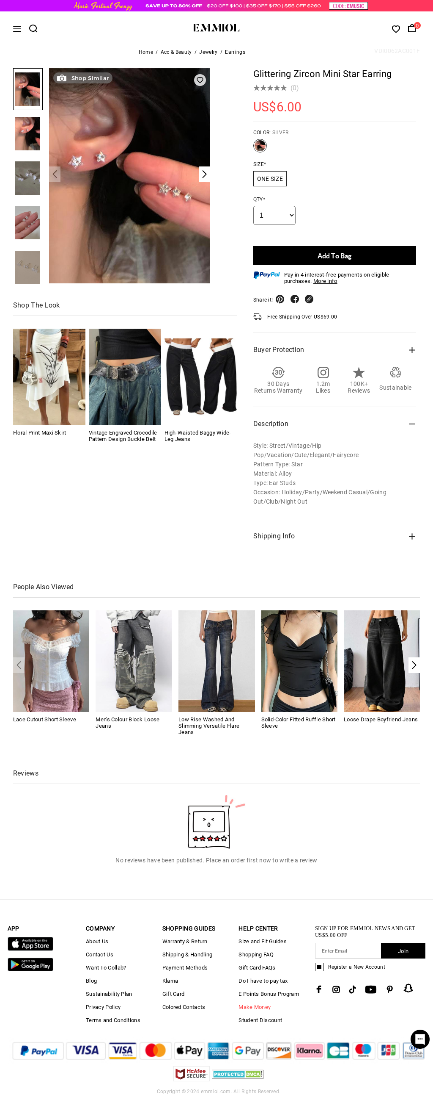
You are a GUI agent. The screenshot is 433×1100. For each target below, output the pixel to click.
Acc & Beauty (176, 52)
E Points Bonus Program (268, 994)
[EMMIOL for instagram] (336, 989)
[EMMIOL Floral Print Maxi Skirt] (49, 377)
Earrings (235, 52)
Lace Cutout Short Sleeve (44, 719)
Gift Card (173, 994)
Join (403, 951)
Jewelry (208, 52)
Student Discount (260, 1020)
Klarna (170, 981)
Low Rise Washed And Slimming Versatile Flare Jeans (208, 725)
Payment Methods (185, 967)
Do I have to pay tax (263, 981)
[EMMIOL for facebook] (319, 989)
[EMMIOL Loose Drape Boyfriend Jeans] (382, 661)
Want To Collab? (106, 967)
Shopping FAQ (256, 954)
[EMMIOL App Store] (30, 949)
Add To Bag (334, 256)
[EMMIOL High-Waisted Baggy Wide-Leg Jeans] (200, 377)
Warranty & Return (185, 941)
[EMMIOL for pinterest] (390, 989)
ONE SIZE (270, 178)
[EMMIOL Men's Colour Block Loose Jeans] (134, 661)
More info (325, 281)
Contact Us (99, 954)
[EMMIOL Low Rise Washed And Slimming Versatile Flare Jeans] (216, 661)
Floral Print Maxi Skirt (39, 432)
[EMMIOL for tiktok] (352, 989)
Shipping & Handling (187, 954)
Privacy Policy (103, 1007)
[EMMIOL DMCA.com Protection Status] (238, 1079)
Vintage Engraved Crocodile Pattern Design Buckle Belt (123, 435)
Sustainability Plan (109, 994)
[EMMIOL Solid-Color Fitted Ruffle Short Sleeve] (299, 661)
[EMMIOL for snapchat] (408, 988)
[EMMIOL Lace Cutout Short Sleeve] (51, 661)
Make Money (254, 1007)
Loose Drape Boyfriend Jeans (381, 719)
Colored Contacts (184, 1007)
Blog (91, 981)
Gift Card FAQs (256, 967)
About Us (97, 941)
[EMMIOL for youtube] (370, 989)
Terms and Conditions (113, 1020)
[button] (414, 665)
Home (146, 52)
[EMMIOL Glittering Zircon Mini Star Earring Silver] (260, 149)
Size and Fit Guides (262, 941)
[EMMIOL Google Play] (30, 969)
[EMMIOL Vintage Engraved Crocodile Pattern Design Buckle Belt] (125, 377)
